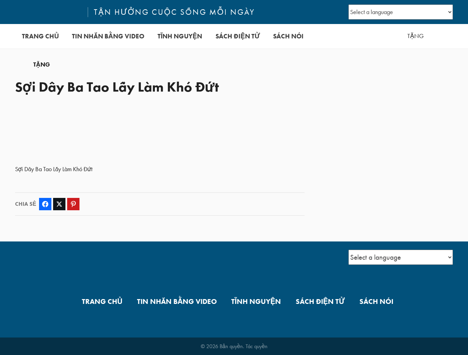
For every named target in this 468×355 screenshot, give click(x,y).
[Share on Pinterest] (73, 204)
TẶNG (415, 36)
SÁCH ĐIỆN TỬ (237, 36)
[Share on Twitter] (59, 204)
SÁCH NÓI (288, 36)
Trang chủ (40, 36)
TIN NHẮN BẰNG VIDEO (108, 36)
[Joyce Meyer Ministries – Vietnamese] (48, 12)
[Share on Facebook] (45, 204)
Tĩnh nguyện (180, 36)
